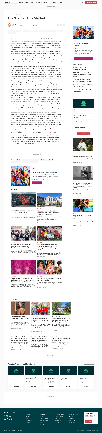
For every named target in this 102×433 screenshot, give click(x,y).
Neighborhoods (12, 14)
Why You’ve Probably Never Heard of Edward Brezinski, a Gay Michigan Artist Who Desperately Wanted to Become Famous (83, 185)
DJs (74, 111)
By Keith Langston (41, 256)
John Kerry (20, 45)
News (20, 2)
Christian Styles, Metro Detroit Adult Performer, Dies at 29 (20, 318)
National (28, 416)
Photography (77, 117)
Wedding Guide (58, 420)
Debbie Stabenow (47, 97)
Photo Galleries (43, 424)
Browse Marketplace (59, 414)
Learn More (18, 387)
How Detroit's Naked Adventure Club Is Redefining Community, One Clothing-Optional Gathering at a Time (49, 247)
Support (91, 2)
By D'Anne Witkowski (77, 225)
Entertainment (43, 414)
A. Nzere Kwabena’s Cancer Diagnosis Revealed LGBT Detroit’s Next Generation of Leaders (40, 319)
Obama (59, 89)
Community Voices (44, 420)
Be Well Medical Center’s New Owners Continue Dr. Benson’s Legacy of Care (19, 338)
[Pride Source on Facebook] (7, 419)
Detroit (19, 14)
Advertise (71, 416)
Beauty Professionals (31, 378)
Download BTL (72, 422)
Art (12, 208)
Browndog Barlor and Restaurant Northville (49, 377)
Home (75, 129)
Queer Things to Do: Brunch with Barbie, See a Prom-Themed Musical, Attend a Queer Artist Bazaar (23, 280)
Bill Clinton (46, 91)
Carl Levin (37, 97)
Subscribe (71, 418)
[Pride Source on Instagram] (12, 419)
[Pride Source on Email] (5, 419)
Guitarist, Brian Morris (14, 377)
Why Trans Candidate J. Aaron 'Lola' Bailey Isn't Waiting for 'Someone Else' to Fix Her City (40, 339)
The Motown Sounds (79, 110)
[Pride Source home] (14, 412)
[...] (11, 218)
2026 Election (29, 420)
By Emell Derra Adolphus (16, 220)
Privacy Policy (7, 430)
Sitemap (13, 430)
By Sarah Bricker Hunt (42, 222)
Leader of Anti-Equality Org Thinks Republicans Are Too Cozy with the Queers (82, 217)
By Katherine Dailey (56, 330)
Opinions (28, 422)
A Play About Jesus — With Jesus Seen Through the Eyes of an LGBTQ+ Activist (83, 155)
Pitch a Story (72, 420)
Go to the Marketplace (89, 364)
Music (41, 416)
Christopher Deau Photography (82, 115)
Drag (74, 213)
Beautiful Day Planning (80, 121)
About (59, 2)
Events (45, 2)
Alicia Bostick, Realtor (79, 127)
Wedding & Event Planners (80, 123)
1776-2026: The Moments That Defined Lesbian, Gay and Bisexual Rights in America (82, 74)
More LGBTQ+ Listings (83, 134)
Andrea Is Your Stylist (31, 377)
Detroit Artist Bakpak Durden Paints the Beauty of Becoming (22, 211)
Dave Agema (44, 114)
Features (75, 153)
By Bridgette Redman (77, 162)
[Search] (83, 2)
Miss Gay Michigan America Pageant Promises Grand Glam (49, 279)
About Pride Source (73, 414)
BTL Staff (14, 24)
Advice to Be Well (44, 418)
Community (38, 2)
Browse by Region (59, 416)
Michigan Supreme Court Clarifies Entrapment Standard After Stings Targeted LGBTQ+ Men (48, 212)
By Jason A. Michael (41, 287)
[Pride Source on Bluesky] (9, 419)
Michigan (39, 208)
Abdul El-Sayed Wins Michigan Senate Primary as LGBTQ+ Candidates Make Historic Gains (21, 246)
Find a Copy (19, 430)
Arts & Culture (28, 2)
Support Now (37, 183)
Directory (52, 2)
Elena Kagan (22, 56)
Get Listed (57, 422)
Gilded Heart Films (84, 377)
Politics (13, 242)
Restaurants (46, 379)
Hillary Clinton (29, 91)
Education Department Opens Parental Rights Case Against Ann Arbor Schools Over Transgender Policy (61, 319)
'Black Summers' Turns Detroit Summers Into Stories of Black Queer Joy (61, 338)
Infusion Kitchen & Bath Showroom (67, 377)
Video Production (83, 378)
